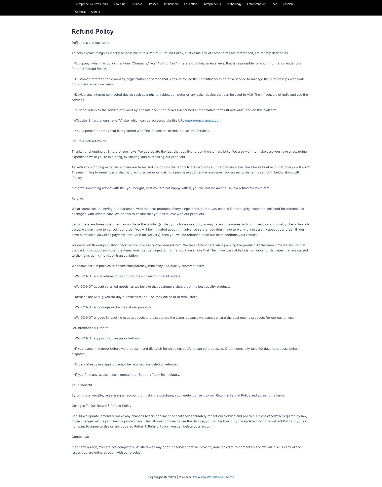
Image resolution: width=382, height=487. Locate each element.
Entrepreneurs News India (91, 4)
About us (119, 4)
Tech (274, 4)
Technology (234, 4)
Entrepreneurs (212, 4)
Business (136, 4)
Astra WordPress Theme (216, 477)
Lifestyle (153, 4)
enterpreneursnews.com (203, 120)
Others (95, 11)
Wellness (80, 11)
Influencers (171, 4)
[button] (101, 12)
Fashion (288, 4)
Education (190, 4)
